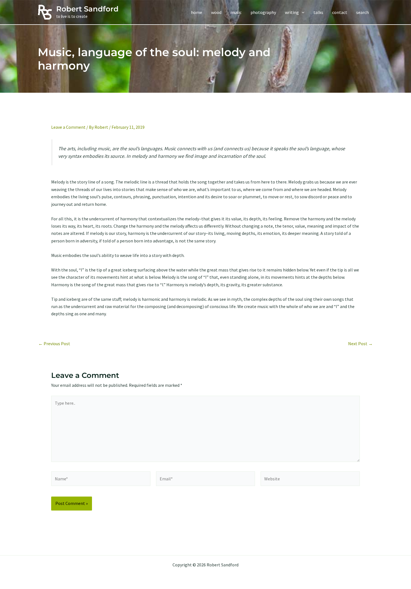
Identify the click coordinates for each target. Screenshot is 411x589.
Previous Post (54, 343)
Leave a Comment (68, 127)
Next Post (360, 343)
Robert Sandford (87, 8)
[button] (301, 12)
